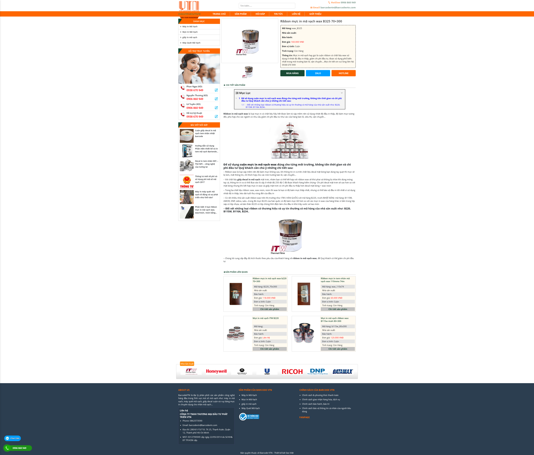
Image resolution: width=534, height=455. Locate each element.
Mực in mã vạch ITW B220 (266, 318)
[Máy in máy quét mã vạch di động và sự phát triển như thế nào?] (187, 197)
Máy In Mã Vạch (189, 26)
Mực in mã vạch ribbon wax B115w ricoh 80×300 (334, 319)
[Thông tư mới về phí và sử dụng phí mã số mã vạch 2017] (187, 182)
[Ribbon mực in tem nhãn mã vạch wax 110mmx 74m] (304, 294)
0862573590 (196, 420)
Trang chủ (219, 13)
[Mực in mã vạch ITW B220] (236, 334)
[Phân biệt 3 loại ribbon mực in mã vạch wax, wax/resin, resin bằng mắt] (187, 212)
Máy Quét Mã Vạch (191, 42)
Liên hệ (296, 13)
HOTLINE (343, 73)
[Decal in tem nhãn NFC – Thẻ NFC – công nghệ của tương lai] (187, 166)
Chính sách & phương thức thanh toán (320, 395)
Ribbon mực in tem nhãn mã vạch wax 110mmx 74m (335, 280)
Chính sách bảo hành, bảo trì (315, 403)
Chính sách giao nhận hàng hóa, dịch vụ (321, 399)
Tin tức (278, 13)
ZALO (318, 73)
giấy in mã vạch (189, 37)
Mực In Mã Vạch (190, 32)
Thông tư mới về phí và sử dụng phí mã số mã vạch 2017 (206, 179)
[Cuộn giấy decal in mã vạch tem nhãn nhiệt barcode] (187, 136)
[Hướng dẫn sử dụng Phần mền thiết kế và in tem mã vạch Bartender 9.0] (187, 151)
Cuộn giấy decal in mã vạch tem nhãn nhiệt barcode (205, 133)
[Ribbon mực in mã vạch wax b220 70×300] (236, 294)
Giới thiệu (315, 13)
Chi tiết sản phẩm (269, 309)
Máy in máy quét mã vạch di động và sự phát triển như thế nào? (206, 194)
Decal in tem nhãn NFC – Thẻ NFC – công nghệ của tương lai (206, 164)
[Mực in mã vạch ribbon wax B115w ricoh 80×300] (304, 333)
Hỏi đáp (260, 13)
